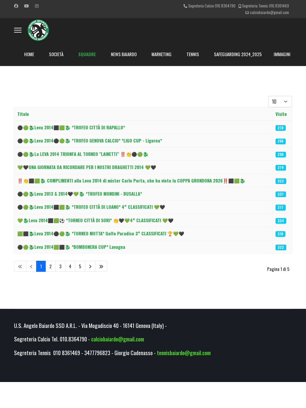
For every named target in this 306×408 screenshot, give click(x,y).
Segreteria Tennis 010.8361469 (265, 6)
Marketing (162, 54)
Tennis (192, 54)
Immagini (282, 54)
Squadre (87, 54)
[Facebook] (16, 5)
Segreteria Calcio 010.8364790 (211, 6)
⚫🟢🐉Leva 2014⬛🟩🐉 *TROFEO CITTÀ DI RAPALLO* (71, 127)
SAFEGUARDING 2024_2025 (238, 54)
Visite (281, 114)
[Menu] (18, 30)
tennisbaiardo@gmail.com (184, 353)
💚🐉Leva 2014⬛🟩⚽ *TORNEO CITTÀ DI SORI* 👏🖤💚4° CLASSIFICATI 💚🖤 (95, 220)
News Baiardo (124, 54)
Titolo (23, 114)
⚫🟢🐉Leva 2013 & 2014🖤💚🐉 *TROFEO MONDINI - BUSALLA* (79, 193)
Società (56, 54)
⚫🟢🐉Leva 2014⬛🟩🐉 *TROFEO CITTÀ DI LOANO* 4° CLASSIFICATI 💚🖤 (91, 206)
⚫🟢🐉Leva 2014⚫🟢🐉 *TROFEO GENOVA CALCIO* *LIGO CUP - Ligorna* (89, 140)
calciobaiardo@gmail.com (269, 12)
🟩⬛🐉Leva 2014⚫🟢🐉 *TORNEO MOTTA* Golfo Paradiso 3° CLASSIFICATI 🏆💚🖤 (100, 233)
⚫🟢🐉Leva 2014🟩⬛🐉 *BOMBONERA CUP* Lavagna (71, 246)
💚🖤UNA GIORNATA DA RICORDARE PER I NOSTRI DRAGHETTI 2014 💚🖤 (86, 167)
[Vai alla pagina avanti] (90, 266)
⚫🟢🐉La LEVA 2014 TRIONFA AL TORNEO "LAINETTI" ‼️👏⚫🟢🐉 (83, 154)
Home (29, 54)
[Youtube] (26, 5)
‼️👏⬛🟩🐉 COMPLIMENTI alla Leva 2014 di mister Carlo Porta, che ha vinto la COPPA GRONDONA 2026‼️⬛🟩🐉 (131, 180)
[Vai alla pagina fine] (101, 266)
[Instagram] (37, 5)
